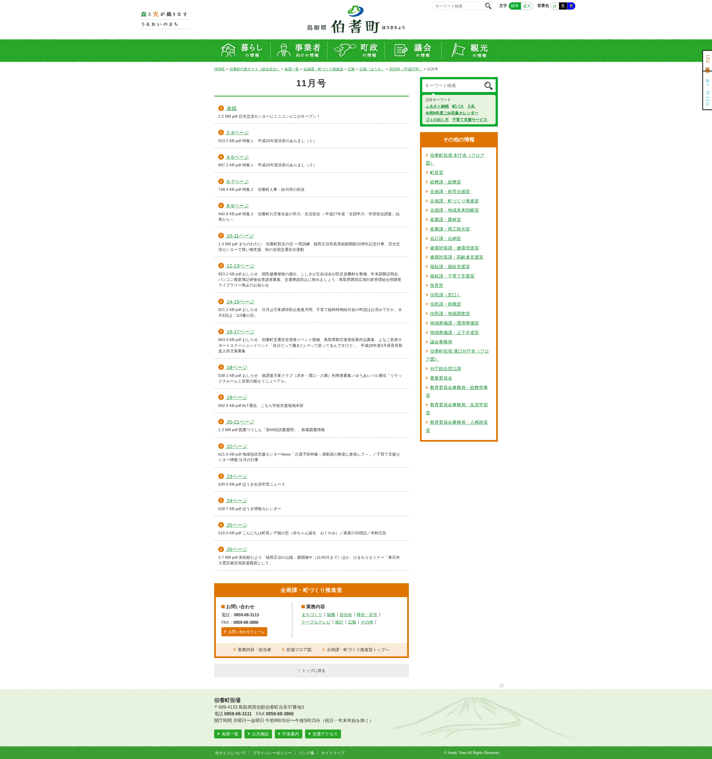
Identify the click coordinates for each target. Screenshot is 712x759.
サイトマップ (333, 753)
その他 (367, 622)
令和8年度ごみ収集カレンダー (452, 113)
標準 (515, 6)
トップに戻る (313, 670)
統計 (339, 622)
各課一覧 (292, 69)
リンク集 (306, 753)
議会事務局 (441, 342)
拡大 (527, 6)
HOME (219, 69)
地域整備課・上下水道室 (454, 332)
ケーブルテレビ (316, 622)
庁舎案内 (290, 733)
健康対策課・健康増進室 (454, 248)
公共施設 (260, 733)
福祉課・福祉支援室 (450, 266)
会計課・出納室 (445, 238)
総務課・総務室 (445, 182)
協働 (331, 614)
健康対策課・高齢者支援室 (456, 257)
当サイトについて (230, 753)
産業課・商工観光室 (450, 229)
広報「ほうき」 (372, 69)
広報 (351, 69)
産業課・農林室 (445, 219)
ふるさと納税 (437, 106)
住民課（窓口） (445, 295)
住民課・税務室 (445, 304)
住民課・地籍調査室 (450, 313)
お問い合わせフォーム (246, 632)
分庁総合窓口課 (445, 368)
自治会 (346, 614)
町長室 (436, 172)
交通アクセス (325, 733)
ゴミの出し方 (437, 119)
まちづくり (311, 614)
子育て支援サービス (469, 119)
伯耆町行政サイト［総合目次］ (254, 69)
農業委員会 (441, 378)
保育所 (436, 285)
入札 (471, 106)
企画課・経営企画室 (450, 191)
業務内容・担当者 (254, 649)
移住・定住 (367, 614)
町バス (458, 106)
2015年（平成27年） (405, 69)
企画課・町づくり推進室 (323, 69)
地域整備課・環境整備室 (454, 323)
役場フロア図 (299, 649)
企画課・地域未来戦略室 (454, 210)
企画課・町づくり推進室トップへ (358, 649)
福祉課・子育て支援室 (452, 276)
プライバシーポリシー (272, 753)
